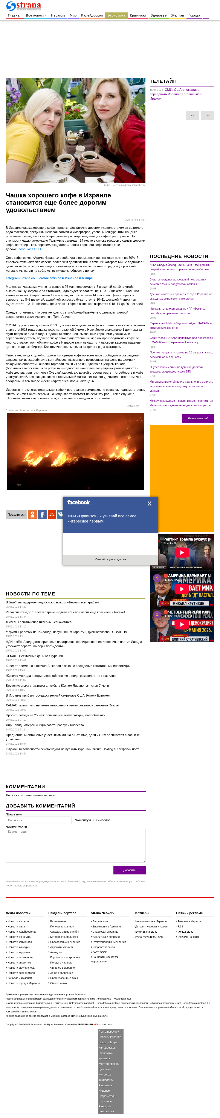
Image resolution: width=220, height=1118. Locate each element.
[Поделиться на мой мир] (52, 514)
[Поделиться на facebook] (42, 514)
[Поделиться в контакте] (61, 514)
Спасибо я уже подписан (110, 559)
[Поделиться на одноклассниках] (32, 514)
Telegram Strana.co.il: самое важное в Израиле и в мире (49, 278)
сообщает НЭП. (30, 249)
